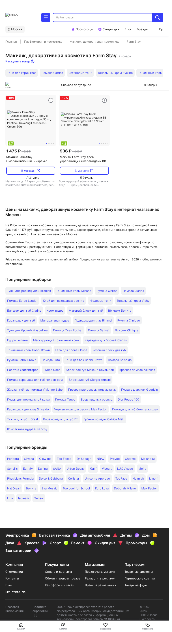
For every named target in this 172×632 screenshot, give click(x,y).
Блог (8, 585)
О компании (14, 571)
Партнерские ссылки (140, 578)
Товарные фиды (136, 585)
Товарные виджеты (139, 571)
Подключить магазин (100, 571)
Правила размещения (100, 585)
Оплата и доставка (58, 571)
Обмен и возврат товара (62, 578)
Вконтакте (12, 592)
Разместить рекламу (100, 578)
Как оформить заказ (59, 585)
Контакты (12, 578)
